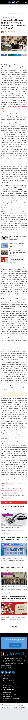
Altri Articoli (14, 626)
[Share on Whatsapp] (11, 55)
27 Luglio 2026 (13, 262)
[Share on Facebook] (4, 55)
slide (23, 495)
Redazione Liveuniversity (9, 694)
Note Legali (5, 667)
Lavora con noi (7, 685)
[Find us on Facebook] (2, 672)
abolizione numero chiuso (11, 493)
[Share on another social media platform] (24, 55)
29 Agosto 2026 (13, 240)
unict (9, 497)
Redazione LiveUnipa (8, 696)
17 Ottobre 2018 (17, 31)
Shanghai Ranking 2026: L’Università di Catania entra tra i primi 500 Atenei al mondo (17, 245)
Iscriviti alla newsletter (9, 701)
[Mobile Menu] (2, 2)
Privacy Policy (22, 707)
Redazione (4, 511)
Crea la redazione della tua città (11, 698)
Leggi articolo (7, 533)
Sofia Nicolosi (8, 31)
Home (2, 17)
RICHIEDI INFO (15, 645)
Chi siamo (5, 678)
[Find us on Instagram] (13, 672)
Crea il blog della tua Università (11, 687)
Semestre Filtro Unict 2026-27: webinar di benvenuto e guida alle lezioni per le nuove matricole (18, 238)
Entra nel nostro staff (8, 683)
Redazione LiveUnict (8, 692)
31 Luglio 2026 (13, 255)
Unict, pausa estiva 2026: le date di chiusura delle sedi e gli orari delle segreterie (17, 252)
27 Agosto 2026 (13, 248)
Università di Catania (9, 17)
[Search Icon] (26, 2)
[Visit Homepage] (14, 2)
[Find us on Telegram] (9, 672)
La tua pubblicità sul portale (10, 680)
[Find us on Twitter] (6, 672)
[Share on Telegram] (17, 55)
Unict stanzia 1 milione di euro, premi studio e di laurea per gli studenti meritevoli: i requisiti (17, 259)
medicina (17, 495)
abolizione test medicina (8, 495)
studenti (4, 497)
